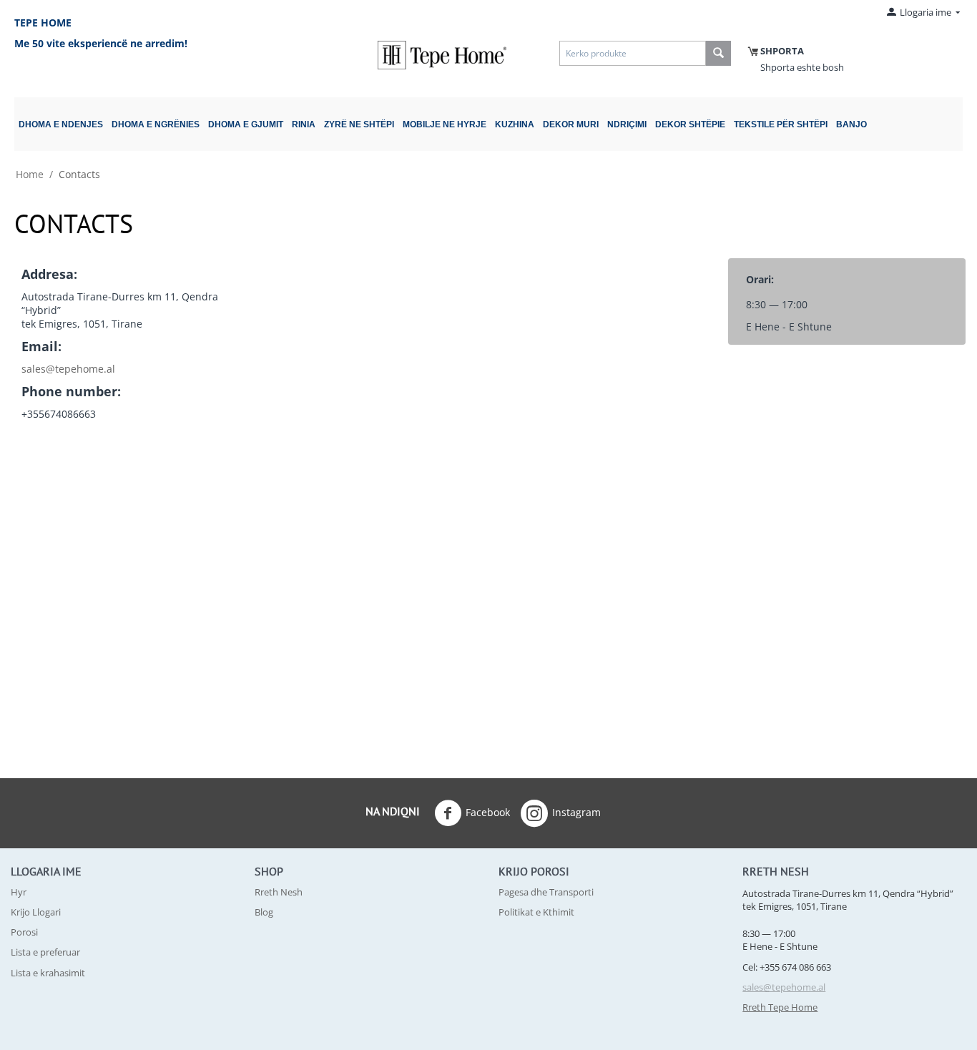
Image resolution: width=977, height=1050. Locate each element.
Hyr (18, 891)
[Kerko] (718, 53)
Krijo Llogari (36, 912)
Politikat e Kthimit (536, 912)
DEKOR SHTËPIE (690, 124)
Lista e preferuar (45, 952)
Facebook (488, 812)
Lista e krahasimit (48, 972)
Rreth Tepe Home (780, 1007)
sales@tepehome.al (68, 369)
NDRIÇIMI (627, 124)
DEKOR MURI (571, 124)
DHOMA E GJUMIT (245, 124)
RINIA (303, 124)
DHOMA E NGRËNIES (156, 124)
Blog (264, 912)
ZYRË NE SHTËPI (359, 124)
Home (30, 174)
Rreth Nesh (279, 891)
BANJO (851, 124)
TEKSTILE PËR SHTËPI (781, 124)
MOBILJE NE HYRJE (444, 124)
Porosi (24, 932)
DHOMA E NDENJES (61, 124)
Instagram (576, 812)
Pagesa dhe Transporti (546, 891)
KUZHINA (514, 124)
